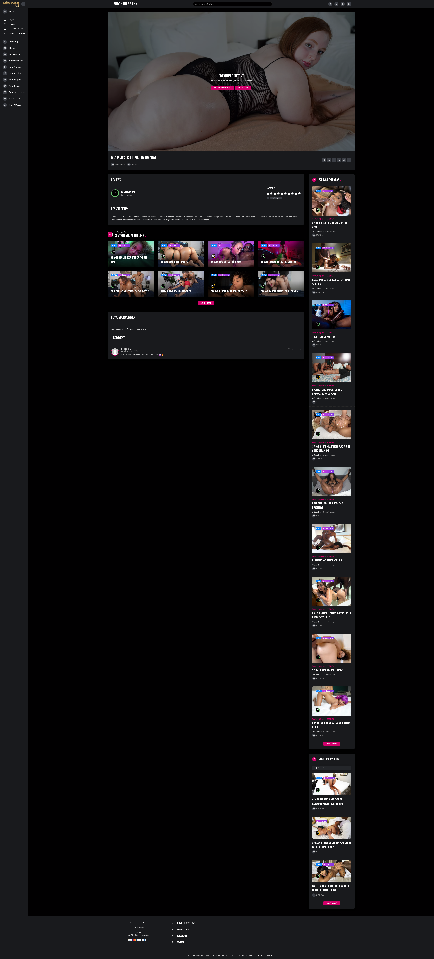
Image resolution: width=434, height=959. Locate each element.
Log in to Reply (295, 349)
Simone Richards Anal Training (327, 670)
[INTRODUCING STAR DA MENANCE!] (181, 284)
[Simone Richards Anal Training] (331, 648)
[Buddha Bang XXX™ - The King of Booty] (11, 4)
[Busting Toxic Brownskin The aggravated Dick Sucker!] (331, 367)
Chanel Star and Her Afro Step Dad (279, 262)
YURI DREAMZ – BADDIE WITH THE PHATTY (130, 291)
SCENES (330, 219)
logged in (126, 329)
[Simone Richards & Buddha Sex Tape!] (231, 284)
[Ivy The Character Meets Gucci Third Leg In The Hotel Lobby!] (331, 871)
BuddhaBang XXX (125, 4)
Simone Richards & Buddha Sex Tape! (229, 291)
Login (11, 20)
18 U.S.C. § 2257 (183, 935)
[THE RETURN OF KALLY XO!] (331, 314)
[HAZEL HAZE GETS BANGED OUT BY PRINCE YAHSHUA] (331, 257)
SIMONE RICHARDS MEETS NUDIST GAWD (279, 291)
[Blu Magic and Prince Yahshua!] (331, 538)
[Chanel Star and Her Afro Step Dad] (281, 254)
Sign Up (12, 24)
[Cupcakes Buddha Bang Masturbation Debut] (331, 701)
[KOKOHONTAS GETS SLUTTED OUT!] (231, 254)
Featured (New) (318, 219)
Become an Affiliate (17, 33)
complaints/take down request (265, 955)
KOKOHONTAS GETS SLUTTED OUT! (227, 262)
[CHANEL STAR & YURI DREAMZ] (181, 254)
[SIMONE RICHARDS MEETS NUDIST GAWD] (281, 284)
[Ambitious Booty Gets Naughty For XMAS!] (331, 201)
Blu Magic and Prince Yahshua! (327, 560)
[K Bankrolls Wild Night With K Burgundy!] (331, 481)
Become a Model (16, 29)
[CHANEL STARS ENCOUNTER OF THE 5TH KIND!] (131, 254)
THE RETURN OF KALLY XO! (324, 337)
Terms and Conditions (186, 923)
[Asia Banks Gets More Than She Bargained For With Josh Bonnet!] (331, 784)
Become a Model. (137, 923)
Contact (180, 942)
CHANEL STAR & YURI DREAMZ (174, 262)
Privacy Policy (183, 929)
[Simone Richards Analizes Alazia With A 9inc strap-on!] (331, 424)
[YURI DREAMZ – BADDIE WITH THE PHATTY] (131, 284)
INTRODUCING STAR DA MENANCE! (176, 291)
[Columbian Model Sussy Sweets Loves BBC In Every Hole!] (331, 591)
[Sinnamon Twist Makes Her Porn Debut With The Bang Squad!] (331, 828)
